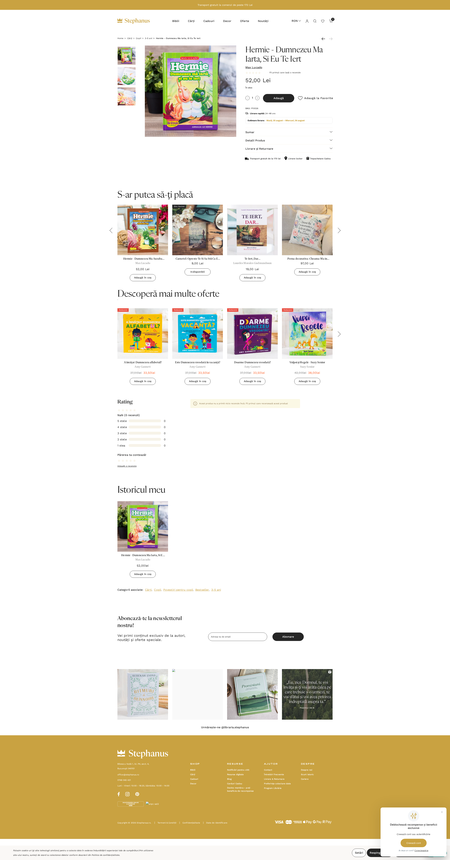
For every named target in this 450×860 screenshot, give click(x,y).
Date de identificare (215, 823)
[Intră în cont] (307, 21)
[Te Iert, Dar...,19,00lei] (252, 230)
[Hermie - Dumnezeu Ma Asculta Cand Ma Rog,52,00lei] (142, 230)
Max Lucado (253, 67)
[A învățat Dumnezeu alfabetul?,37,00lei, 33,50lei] (142, 333)
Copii (157, 589)
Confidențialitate (189, 823)
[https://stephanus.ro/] (137, 21)
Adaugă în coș (142, 277)
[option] (142, 347)
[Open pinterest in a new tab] (137, 793)
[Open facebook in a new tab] (118, 793)
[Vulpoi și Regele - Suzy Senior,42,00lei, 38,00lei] (307, 333)
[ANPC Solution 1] (130, 804)
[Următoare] (330, 39)
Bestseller (202, 589)
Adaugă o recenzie (127, 466)
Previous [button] (110, 230)
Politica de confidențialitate (106, 855)
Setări (359, 852)
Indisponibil (197, 271)
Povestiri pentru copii (178, 589)
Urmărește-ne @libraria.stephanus (225, 727)
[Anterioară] (324, 39)
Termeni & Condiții (165, 823)
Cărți (148, 589)
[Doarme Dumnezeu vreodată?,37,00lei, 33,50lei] (252, 333)
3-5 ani (216, 589)
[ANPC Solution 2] (159, 804)
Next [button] (339, 230)
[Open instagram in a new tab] (127, 793)
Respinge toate (380, 852)
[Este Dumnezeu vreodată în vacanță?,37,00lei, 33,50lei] (197, 333)
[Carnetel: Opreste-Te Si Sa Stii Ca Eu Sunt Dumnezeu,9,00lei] (197, 230)
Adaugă (279, 98)
